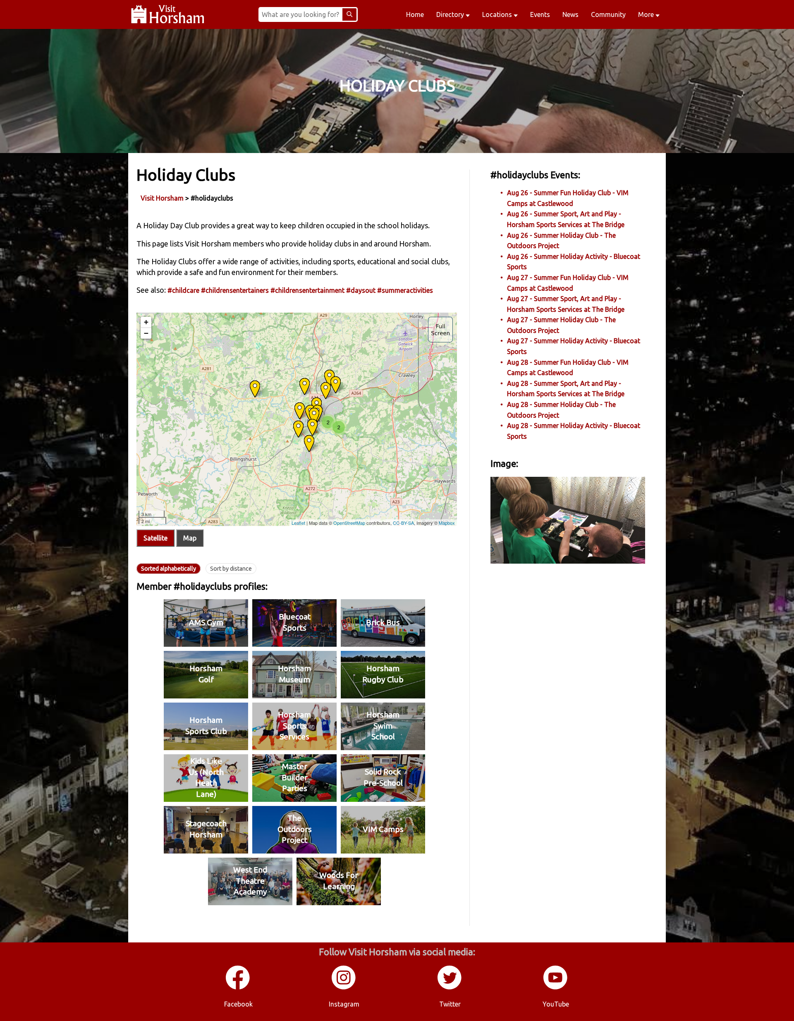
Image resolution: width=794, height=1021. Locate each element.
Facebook (238, 1004)
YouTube (556, 1004)
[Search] (349, 14)
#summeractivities (405, 290)
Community (608, 14)
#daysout (360, 290)
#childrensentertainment (307, 290)
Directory (451, 14)
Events (540, 14)
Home (415, 14)
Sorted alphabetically (168, 568)
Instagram (344, 1004)
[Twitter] (450, 988)
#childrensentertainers (235, 290)
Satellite (155, 538)
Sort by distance (231, 568)
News (570, 14)
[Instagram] (344, 988)
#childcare (183, 290)
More (646, 14)
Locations (498, 14)
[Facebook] (238, 988)
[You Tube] (556, 988)
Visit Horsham (162, 198)
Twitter (450, 1004)
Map (189, 538)
